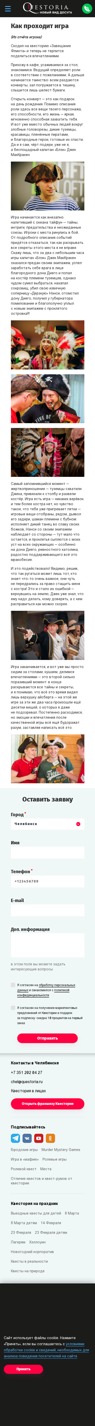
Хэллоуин (37, 1242)
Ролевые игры (55, 1160)
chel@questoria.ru (27, 1082)
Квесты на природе (28, 1271)
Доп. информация (30, 929)
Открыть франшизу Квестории (47, 1104)
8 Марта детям (24, 1223)
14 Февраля (51, 1223)
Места (45, 1169)
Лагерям (18, 1242)
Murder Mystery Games (61, 1150)
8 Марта (72, 1214)
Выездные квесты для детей (36, 1214)
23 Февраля (21, 1233)
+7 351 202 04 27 (26, 1073)
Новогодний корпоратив (32, 1252)
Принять (23, 1369)
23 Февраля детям (51, 1233)
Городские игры (24, 1150)
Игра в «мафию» (25, 1160)
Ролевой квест (23, 1169)
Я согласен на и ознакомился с (46, 990)
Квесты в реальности (29, 1262)
